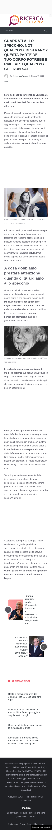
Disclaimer (39, 824)
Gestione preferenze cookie (41, 827)
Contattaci (26, 800)
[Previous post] (8, 610)
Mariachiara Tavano (20, 76)
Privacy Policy (26, 824)
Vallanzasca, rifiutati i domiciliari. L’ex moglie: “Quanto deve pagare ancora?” (21, 646)
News (6, 81)
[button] (45, 30)
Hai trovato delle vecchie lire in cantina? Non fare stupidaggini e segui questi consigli (24, 712)
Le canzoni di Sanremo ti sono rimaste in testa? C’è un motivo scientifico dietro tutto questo (23, 741)
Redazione (13, 824)
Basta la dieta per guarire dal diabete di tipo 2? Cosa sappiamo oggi (24, 697)
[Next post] (44, 647)
